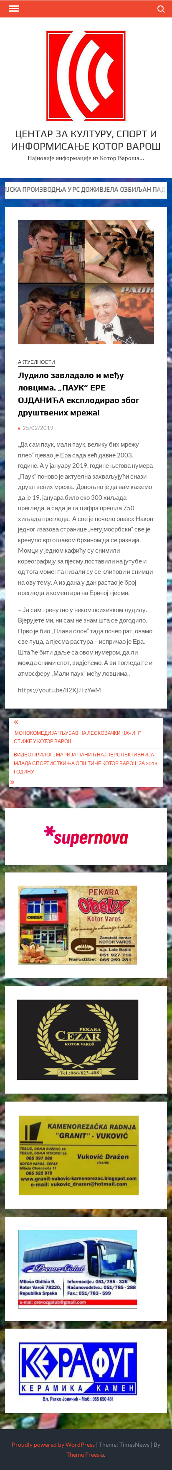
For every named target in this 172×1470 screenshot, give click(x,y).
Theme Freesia (85, 1454)
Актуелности (36, 362)
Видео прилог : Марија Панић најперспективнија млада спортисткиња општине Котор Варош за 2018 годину (85, 763)
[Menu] (13, 8)
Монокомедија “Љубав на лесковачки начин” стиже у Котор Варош (77, 737)
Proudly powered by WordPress (53, 1444)
